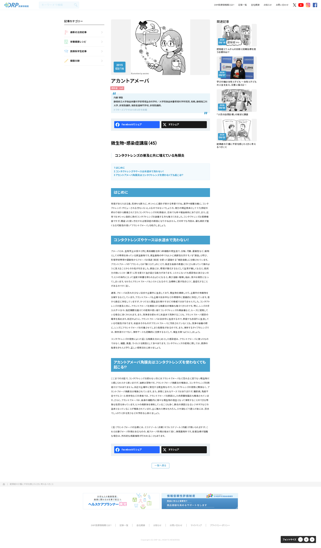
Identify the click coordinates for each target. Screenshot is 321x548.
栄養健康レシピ (78, 41)
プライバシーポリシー (220, 525)
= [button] (312, 539)
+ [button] (306, 539)
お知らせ (268, 5)
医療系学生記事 (78, 51)
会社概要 (255, 5)
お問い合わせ (282, 5)
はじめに (119, 167)
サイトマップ (196, 525)
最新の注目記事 (78, 32)
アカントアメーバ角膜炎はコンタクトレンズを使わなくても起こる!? (148, 175)
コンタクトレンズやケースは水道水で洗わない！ (139, 171)
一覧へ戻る (160, 465)
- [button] (300, 539)
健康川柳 (75, 60)
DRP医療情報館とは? (224, 5)
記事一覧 (242, 5)
